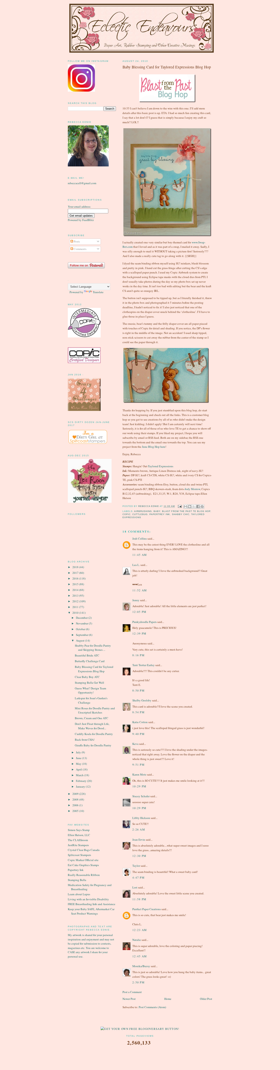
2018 (75, 567)
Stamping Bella (77, 880)
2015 (75, 584)
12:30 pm (139, 856)
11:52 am (139, 590)
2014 (75, 590)
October (81, 629)
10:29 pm (139, 786)
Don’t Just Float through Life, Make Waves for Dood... (92, 726)
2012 (75, 601)
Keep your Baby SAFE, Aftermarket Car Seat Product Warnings (91, 911)
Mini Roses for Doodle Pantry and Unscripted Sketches (95, 710)
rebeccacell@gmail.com (82, 183)
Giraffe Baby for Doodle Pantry (93, 745)
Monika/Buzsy (141, 966)
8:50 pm (138, 690)
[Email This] (185, 506)
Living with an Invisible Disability (88, 899)
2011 (75, 607)
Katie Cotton (140, 722)
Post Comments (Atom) (152, 1007)
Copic (126, 514)
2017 (75, 573)
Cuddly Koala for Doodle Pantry (94, 734)
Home (167, 999)
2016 (75, 578)
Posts (76, 241)
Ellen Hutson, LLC (79, 835)
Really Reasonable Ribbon (84, 875)
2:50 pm (138, 982)
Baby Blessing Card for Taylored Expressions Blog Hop (94, 669)
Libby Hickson (141, 818)
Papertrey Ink (76, 870)
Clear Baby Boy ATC (87, 677)
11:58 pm (139, 899)
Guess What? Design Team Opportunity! (90, 690)
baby (157, 511)
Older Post (206, 999)
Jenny (135, 600)
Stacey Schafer (141, 796)
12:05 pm (139, 612)
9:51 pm (138, 765)
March (80, 775)
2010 (75, 613)
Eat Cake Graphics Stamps (83, 865)
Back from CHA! (84, 740)
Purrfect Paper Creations (146, 909)
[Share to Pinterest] (202, 506)
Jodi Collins (139, 538)
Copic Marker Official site (83, 860)
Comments (79, 249)
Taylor (136, 866)
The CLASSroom (78, 840)
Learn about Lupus (79, 894)
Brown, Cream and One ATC (91, 718)
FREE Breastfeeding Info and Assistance (91, 904)
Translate (98, 292)
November (82, 623)
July (79, 752)
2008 (75, 799)
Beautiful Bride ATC (87, 655)
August (80, 640)
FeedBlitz (88, 220)
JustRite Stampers (78, 845)
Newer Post (129, 999)
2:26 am (138, 829)
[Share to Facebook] (198, 506)
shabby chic (180, 514)
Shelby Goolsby (141, 700)
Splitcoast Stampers (79, 855)
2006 (75, 805)
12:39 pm (139, 633)
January (81, 786)
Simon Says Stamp (79, 830)
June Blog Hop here (153, 447)
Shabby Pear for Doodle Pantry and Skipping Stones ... (93, 648)
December (82, 618)
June (79, 758)
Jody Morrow (192, 489)
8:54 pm (138, 712)
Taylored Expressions (160, 466)
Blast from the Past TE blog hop (186, 511)
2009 (75, 794)
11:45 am (139, 555)
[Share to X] (194, 506)
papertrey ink (159, 514)
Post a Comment (132, 992)
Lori (134, 887)
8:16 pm (138, 655)
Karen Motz (139, 774)
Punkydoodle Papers (144, 622)
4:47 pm (138, 877)
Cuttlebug (140, 514)
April (79, 769)
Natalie (136, 940)
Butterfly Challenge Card (90, 661)
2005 (75, 811)
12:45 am (139, 956)
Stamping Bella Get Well (89, 683)
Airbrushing (143, 511)
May (79, 764)
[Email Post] (180, 506)
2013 (75, 595)
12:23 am (139, 930)
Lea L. (136, 565)
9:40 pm (138, 734)
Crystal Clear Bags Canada (84, 850)
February (81, 781)
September (82, 635)
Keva (135, 744)
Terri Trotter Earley (143, 665)
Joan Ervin (138, 840)
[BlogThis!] (189, 506)
